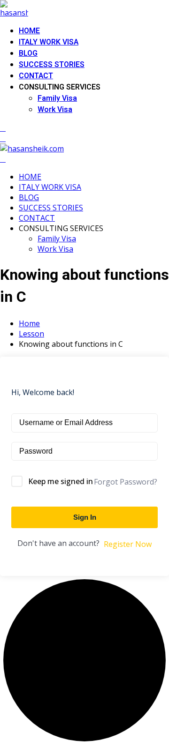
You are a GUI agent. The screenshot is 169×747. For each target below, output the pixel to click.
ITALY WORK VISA (48, 42)
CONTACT (36, 76)
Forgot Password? (125, 482)
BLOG (28, 53)
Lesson (31, 334)
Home (29, 323)
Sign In (84, 517)
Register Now (128, 544)
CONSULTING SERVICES (59, 87)
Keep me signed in (60, 481)
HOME (29, 31)
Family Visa (57, 98)
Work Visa (55, 109)
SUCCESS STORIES (51, 64)
